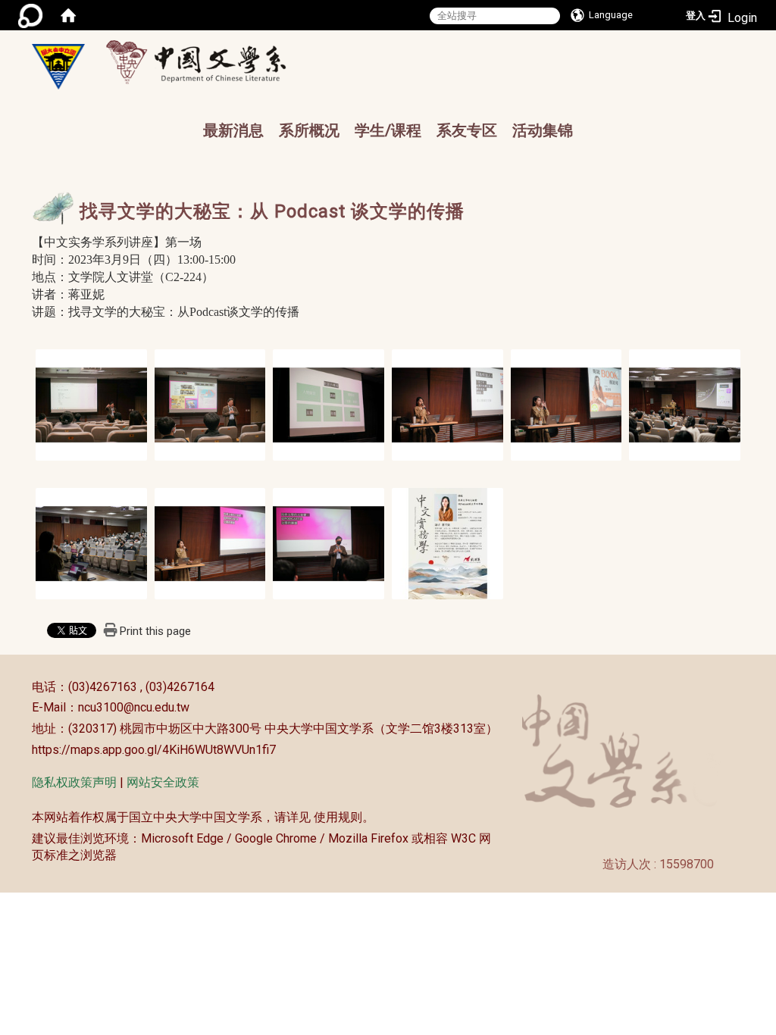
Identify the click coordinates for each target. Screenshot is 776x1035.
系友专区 (466, 130)
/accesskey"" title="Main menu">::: (413, 49)
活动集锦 (542, 130)
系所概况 (309, 130)
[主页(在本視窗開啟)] (58, 66)
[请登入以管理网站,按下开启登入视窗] (30, 15)
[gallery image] (91, 403)
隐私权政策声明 (74, 782)
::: (23, 687)
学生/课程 (388, 130)
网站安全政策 (163, 782)
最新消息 (233, 130)
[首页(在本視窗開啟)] (68, 15)
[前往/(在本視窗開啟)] (210, 62)
